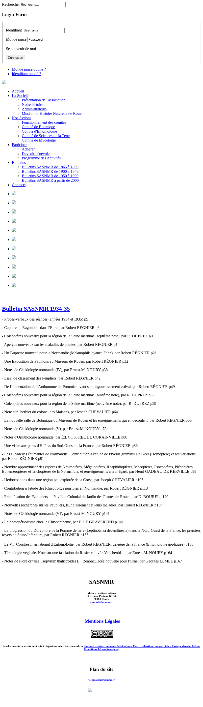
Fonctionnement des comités (44, 122)
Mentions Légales (102, 621)
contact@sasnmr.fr (101, 601)
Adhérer (28, 149)
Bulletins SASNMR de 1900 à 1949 (50, 171)
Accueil (18, 91)
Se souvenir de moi (21, 49)
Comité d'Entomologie (39, 131)
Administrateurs (34, 109)
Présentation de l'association (43, 100)
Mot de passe (16, 39)
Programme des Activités (41, 158)
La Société (20, 95)
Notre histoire (32, 104)
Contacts (18, 185)
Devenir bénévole (36, 153)
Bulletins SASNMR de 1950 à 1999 (50, 176)
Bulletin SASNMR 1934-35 (36, 308)
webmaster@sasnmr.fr (101, 679)
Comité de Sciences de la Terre (46, 136)
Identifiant (14, 30)
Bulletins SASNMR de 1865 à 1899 (50, 167)
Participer (19, 145)
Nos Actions (21, 118)
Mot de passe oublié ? (29, 69)
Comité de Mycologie (39, 140)
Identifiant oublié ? (26, 74)
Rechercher (11, 4)
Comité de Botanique (38, 127)
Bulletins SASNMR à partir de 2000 (50, 180)
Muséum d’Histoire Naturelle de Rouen (52, 113)
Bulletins (19, 162)
